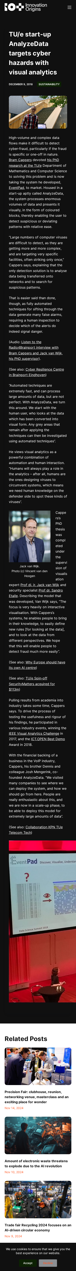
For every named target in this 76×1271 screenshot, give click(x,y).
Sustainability (49, 84)
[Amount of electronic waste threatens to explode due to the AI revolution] (38, 1135)
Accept (28, 1263)
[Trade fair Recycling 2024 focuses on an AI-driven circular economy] (38, 1199)
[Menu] (69, 7)
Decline (48, 1263)
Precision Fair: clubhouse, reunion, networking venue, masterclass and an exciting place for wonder (37, 1097)
